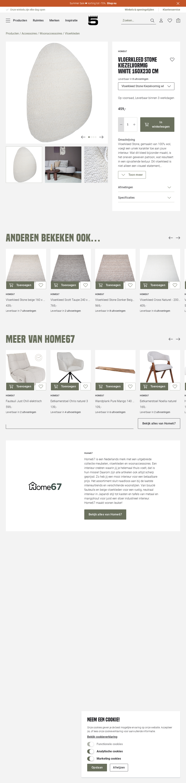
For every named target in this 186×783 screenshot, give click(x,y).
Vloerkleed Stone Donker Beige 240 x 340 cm (115, 300)
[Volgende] (83, 137)
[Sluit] (178, 3)
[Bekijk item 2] (93, 137)
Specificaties (126, 197)
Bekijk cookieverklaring (102, 737)
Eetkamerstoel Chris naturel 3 (69, 401)
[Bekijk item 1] (91, 137)
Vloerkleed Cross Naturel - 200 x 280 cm (160, 300)
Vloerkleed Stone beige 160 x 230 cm (26, 300)
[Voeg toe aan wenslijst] (172, 59)
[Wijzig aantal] (127, 124)
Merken (54, 20)
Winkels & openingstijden (139, 9)
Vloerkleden (72, 33)
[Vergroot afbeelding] (57, 93)
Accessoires (29, 33)
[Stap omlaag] (121, 124)
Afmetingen (125, 187)
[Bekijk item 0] (89, 137)
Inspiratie (71, 20)
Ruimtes (38, 20)
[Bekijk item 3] (95, 137)
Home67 (10, 294)
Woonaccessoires (51, 33)
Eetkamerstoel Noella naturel (158, 401)
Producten (12, 33)
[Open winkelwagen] (178, 20)
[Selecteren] (24, 165)
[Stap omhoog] (134, 124)
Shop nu (111, 3)
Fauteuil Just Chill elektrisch (24, 401)
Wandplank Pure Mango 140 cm (115, 401)
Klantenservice (171, 9)
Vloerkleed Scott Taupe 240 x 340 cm (70, 300)
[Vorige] (170, 237)
